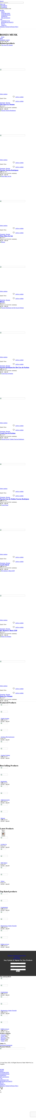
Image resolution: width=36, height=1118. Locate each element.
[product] (18, 68)
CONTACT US (4, 1080)
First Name (18, 962)
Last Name (18, 965)
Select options (3, 94)
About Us (3, 25)
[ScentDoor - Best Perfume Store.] (18, 6)
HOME (2, 1069)
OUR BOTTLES (4, 1074)
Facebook (3, 1045)
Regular (8, 102)
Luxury (3, 1036)
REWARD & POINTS (7, 22)
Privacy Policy (17, 958)
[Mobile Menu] (0, 28)
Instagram (9, 1045)
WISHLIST (3, 1075)
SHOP (2, 1071)
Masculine (3, 1038)
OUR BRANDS (4, 1072)
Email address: (18, 968)
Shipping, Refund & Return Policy (9, 26)
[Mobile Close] (1, 1068)
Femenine (2, 102)
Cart (1, 1078)
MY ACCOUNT (5, 18)
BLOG (2, 1083)
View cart (2, 4)
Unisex (2, 1040)
